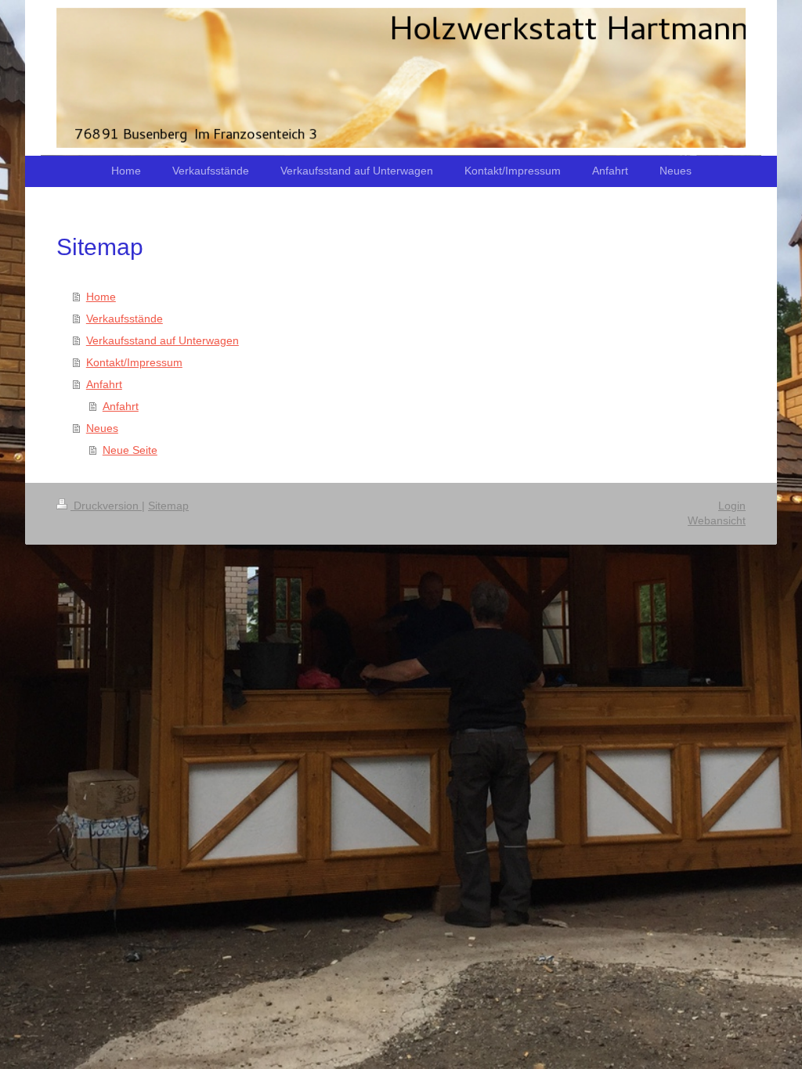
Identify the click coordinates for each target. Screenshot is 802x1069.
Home (101, 296)
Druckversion (106, 505)
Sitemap (168, 505)
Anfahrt (104, 384)
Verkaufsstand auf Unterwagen (162, 340)
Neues (102, 428)
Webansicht (717, 520)
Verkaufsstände (124, 318)
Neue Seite (130, 450)
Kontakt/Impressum (134, 362)
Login (732, 505)
